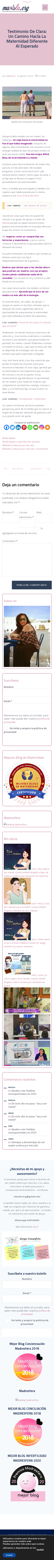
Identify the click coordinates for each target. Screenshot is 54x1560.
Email (8, 701)
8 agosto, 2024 (25, 76)
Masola (6, 222)
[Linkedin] (18, 427)
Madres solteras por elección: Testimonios (26, 448)
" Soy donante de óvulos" (34, 206)
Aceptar (9, 1555)
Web (39, 512)
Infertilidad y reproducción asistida (22, 441)
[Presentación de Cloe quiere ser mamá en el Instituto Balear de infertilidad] (27, 1038)
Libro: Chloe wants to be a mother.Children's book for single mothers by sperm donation (27, 943)
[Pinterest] (24, 427)
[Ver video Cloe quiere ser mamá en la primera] (27, 1012)
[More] (47, 427)
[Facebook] (6, 427)
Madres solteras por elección (19, 445)
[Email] (35, 427)
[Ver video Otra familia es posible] (27, 1065)
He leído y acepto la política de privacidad (25, 730)
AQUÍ (36, 1226)
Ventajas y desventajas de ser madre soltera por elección (26, 1143)
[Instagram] (41, 427)
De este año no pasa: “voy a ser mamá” (27, 1105)
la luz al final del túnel (28, 195)
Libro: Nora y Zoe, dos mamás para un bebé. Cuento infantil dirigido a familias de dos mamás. (27, 907)
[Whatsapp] (30, 427)
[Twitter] (12, 427)
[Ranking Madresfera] (15, 824)
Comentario (10, 541)
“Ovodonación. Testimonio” (32, 398)
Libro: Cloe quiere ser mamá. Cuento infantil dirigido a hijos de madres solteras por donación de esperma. (26, 872)
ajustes (40, 1549)
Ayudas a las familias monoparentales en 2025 (22, 1092)
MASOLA (11, 1087)
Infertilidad (9, 438)
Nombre (9, 687)
